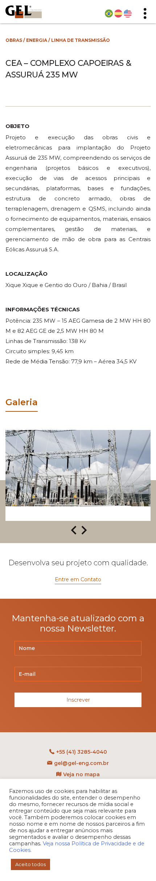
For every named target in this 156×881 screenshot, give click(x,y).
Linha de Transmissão (80, 40)
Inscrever (78, 700)
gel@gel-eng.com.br (81, 763)
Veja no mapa (81, 774)
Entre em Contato (78, 579)
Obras (13, 40)
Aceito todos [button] (30, 864)
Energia (36, 40)
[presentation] (73, 530)
